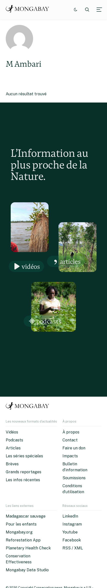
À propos (70, 432)
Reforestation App (23, 540)
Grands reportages (23, 472)
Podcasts (48, 321)
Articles (70, 261)
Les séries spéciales (24, 456)
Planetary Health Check (28, 548)
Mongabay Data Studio (27, 570)
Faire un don (73, 448)
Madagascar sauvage (26, 516)
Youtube (70, 532)
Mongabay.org (19, 532)
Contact (70, 440)
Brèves (12, 464)
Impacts (70, 456)
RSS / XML (72, 548)
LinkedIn (70, 516)
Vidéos (31, 266)
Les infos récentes (23, 480)
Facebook (71, 540)
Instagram (72, 524)
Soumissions (74, 478)
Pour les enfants (21, 524)
